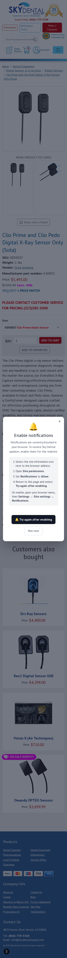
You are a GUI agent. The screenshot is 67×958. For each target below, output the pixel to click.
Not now (33, 531)
